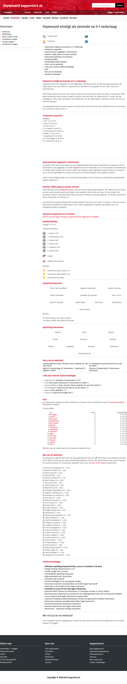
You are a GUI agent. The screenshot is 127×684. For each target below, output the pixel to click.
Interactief (38, 12)
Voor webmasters (52, 649)
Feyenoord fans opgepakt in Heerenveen (61, 52)
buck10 (52, 417)
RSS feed (73, 18)
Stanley (52, 440)
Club (47, 12)
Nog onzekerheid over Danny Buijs (58, 576)
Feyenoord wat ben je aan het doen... (71, 388)
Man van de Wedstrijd (53, 72)
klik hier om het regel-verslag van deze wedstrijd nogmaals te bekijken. (71, 217)
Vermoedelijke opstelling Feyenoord (59, 574)
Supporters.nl (97, 643)
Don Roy (52, 438)
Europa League (8, 42)
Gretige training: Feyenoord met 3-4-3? (60, 569)
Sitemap (93, 657)
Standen (25, 18)
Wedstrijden (15, 18)
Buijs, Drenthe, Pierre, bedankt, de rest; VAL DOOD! (79, 385)
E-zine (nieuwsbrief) (8, 660)
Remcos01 (53, 419)
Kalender (3, 657)
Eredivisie (6, 32)
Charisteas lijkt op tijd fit (54, 579)
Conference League (9, 44)
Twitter (38, 18)
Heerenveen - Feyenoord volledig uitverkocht (62, 609)
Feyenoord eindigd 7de (62, 393)
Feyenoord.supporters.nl (99, 651)
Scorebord (64, 18)
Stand (2, 654)
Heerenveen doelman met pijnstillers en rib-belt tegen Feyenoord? (71, 584)
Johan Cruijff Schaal (10, 37)
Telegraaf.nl (77, 168)
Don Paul (52, 436)
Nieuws (18, 12)
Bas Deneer (54, 423)
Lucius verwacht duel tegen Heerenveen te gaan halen (66, 596)
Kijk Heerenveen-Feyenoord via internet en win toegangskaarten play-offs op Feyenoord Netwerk (83, 594)
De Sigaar (53, 415)
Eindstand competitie (53, 49)
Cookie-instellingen (97, 662)
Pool (46, 69)
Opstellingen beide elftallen (56, 62)
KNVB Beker (7, 34)
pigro (51, 434)
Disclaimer (49, 651)
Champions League (9, 39)
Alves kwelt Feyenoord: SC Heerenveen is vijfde (67, 383)
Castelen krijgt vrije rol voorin (56, 571)
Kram (51, 444)
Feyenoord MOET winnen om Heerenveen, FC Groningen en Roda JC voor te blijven (77, 591)
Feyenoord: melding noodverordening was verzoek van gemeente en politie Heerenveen (79, 599)
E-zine (32, 18)
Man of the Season (99, 463)
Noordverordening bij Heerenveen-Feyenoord (63, 604)
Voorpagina (7, 12)
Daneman (53, 432)
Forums (28, 12)
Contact (48, 662)
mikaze (52, 442)
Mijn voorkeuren (96, 660)
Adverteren (49, 657)
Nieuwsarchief (6, 662)
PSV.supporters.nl (96, 654)
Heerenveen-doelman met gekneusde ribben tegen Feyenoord (69, 601)
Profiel (54, 12)
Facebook (46, 18)
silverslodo (53, 429)
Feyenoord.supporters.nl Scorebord (58, 57)
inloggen (110, 12)
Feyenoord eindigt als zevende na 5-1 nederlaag (63, 47)
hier (47, 448)
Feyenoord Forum (7, 651)
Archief (6, 18)
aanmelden (119, 12)
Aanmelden (4, 649)
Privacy (48, 654)
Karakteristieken (51, 59)
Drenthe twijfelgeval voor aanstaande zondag (63, 581)
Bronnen (55, 18)
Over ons (49, 643)
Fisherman (53, 427)
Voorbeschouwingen (53, 74)
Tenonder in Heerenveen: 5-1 (67, 380)
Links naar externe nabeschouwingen (59, 67)
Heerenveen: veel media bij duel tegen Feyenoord (64, 586)
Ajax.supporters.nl (97, 649)
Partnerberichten (51, 660)
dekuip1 (52, 425)
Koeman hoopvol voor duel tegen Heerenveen (63, 606)
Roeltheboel (54, 421)
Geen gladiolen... (57, 390)
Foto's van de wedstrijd (54, 64)
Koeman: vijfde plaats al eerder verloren (61, 54)
